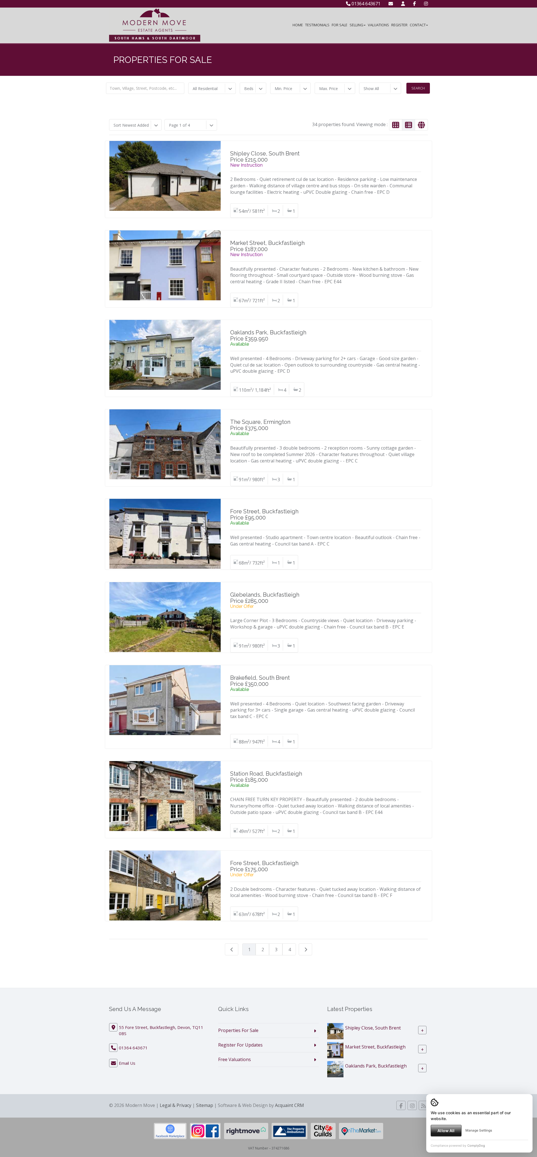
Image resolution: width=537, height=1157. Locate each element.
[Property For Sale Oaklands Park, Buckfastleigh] (335, 1069)
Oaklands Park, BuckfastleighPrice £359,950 (268, 335)
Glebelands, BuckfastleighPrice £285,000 (264, 597)
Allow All (445, 1130)
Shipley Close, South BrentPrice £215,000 (265, 156)
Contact (418, 24)
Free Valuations (234, 1059)
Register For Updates (240, 1045)
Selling (356, 24)
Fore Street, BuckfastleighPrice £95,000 (264, 514)
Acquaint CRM (289, 1105)
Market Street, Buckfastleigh (375, 1047)
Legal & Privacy (175, 1105)
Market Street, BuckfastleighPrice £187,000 (267, 246)
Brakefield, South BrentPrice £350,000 (260, 680)
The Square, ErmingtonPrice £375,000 (260, 425)
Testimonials (317, 24)
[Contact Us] (403, 4)
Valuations (378, 24)
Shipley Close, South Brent (373, 1028)
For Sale (339, 24)
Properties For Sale (238, 1030)
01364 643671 (365, 4)
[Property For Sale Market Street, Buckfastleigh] (335, 1050)
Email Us (127, 1063)
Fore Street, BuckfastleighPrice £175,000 (264, 866)
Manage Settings (478, 1130)
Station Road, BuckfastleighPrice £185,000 (266, 776)
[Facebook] (414, 4)
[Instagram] (426, 4)
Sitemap (204, 1105)
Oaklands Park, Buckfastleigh (376, 1066)
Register (399, 24)
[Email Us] (390, 4)
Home (298, 24)
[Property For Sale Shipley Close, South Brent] (335, 1031)
